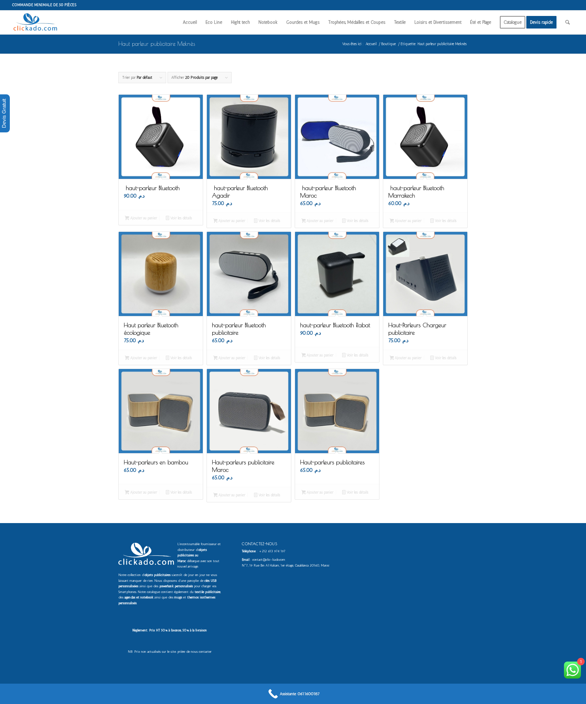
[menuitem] (189, 22)
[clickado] (37, 22)
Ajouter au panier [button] (143, 218)
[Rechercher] (567, 22)
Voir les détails (180, 218)
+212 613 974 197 (272, 551)
